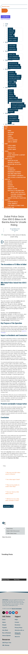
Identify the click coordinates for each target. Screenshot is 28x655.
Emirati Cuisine (13, 98)
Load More (5, 17)
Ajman (10, 34)
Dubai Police (10, 528)
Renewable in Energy (14, 76)
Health (11, 92)
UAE (6, 25)
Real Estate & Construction (12, 84)
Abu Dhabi (11, 31)
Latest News (12, 45)
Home (6, 24)
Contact (17, 622)
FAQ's (16, 619)
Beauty (11, 90)
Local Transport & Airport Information (13, 57)
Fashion (11, 94)
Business (7, 69)
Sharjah (11, 32)
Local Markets (13, 118)
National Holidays (17, 107)
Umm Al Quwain (13, 40)
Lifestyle (7, 87)
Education (11, 96)
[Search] (5, 11)
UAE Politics (12, 47)
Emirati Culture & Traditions (13, 110)
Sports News (12, 49)
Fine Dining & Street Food (13, 121)
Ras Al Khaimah (13, 38)
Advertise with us (19, 630)
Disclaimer (17, 624)
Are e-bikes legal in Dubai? (13, 479)
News (6, 42)
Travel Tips (12, 54)
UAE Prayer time (10, 124)
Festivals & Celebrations (15, 100)
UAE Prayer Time (6, 642)
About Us (17, 636)
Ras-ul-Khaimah (6, 632)
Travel (7, 51)
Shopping (7, 113)
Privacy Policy (18, 627)
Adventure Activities (14, 67)
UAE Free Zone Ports (14, 78)
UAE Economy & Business (12, 81)
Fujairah (11, 36)
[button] (13, 473)
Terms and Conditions (18, 633)
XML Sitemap (5, 645)
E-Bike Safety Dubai (11, 533)
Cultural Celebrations (18, 105)
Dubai (3, 619)
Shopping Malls (13, 116)
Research (11, 72)
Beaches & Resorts (14, 65)
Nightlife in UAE (13, 63)
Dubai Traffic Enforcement (13, 531)
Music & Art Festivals (17, 104)
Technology (12, 74)
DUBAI (10, 29)
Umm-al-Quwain (6, 635)
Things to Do (8, 60)
